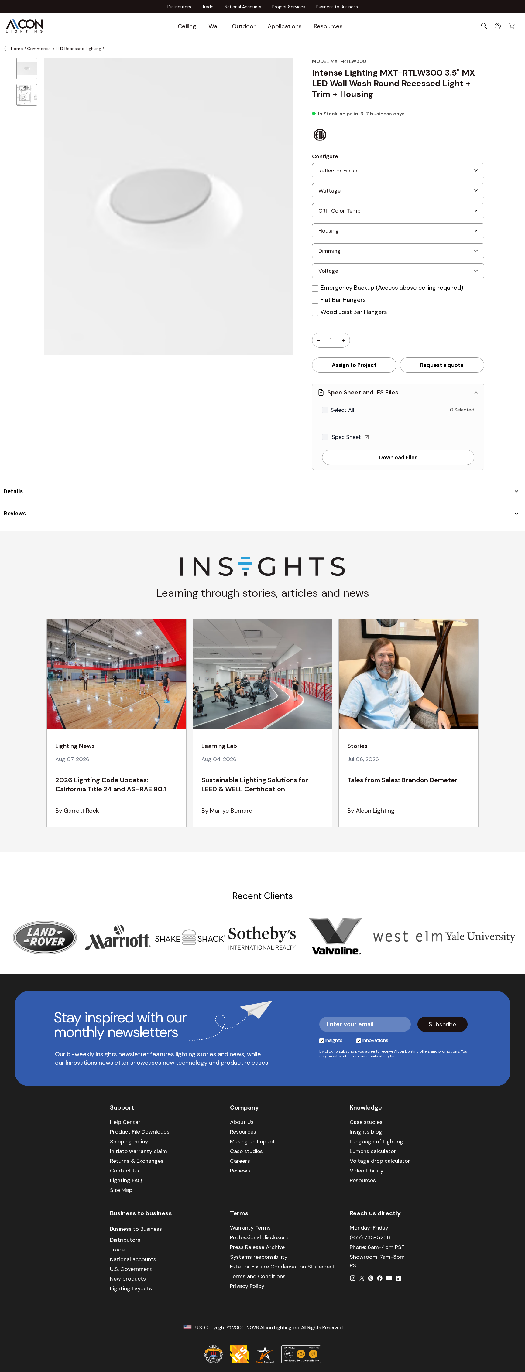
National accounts (133, 1259)
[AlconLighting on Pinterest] (370, 1278)
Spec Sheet (347, 437)
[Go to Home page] (24, 26)
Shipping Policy (129, 1141)
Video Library (366, 1170)
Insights (333, 1040)
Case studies (246, 1151)
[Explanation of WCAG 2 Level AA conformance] (301, 1354)
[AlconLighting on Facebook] (380, 1278)
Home (17, 48)
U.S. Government (131, 1269)
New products (128, 1278)
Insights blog (366, 1131)
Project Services (288, 6)
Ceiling (187, 26)
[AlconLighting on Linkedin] (398, 1278)
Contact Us (124, 1170)
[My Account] (497, 26)
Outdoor (244, 26)
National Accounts (243, 6)
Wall (214, 26)
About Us (242, 1122)
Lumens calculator (373, 1151)
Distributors (179, 6)
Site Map (121, 1190)
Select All (342, 410)
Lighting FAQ (126, 1180)
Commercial (39, 48)
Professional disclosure (259, 1237)
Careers (240, 1161)
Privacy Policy (247, 1286)
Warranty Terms (250, 1227)
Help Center (125, 1122)
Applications (285, 26)
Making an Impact (252, 1141)
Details (13, 491)
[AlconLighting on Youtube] (389, 1278)
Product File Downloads (140, 1131)
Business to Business (337, 6)
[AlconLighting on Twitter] (361, 1278)
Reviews (15, 513)
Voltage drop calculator (380, 1161)
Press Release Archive (257, 1247)
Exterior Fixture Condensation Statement (282, 1266)
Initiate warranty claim (138, 1151)
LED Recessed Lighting (78, 48)
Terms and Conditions (258, 1276)
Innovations (375, 1040)
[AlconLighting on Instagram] (353, 1278)
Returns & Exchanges (136, 1161)
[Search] (484, 26)
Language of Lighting (376, 1141)
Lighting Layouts (131, 1288)
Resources (328, 26)
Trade (208, 6)
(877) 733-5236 (370, 1237)
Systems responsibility (258, 1257)
